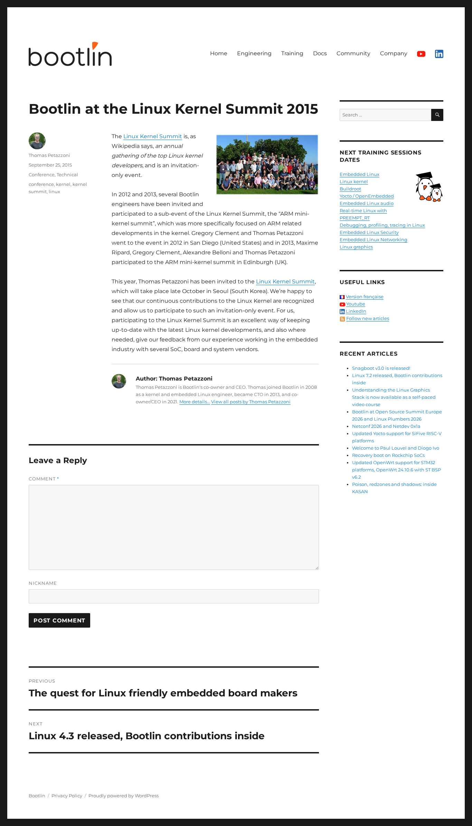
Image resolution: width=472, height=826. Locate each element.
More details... (194, 401)
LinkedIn (356, 311)
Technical (67, 174)
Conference (42, 174)
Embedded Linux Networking (373, 239)
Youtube (355, 304)
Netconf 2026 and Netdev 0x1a (386, 426)
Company (393, 53)
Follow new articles (367, 318)
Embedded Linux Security (369, 232)
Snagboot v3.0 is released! (381, 368)
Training (292, 53)
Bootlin (37, 795)
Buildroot (350, 188)
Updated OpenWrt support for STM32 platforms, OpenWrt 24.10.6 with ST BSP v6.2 (396, 470)
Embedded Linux (359, 174)
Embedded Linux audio (367, 203)
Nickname (43, 583)
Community (353, 53)
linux (54, 191)
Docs (320, 53)
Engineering (254, 53)
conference (41, 184)
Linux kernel (354, 181)
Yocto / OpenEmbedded (367, 196)
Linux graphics (356, 247)
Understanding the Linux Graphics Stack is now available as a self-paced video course (394, 397)
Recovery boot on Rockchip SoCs (388, 455)
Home (218, 53)
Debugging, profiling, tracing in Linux (382, 225)
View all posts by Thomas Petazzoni (251, 401)
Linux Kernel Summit (152, 136)
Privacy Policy (66, 795)
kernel (63, 184)
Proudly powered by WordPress (123, 795)
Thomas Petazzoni (49, 155)
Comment (44, 478)
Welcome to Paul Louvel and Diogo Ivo (395, 448)
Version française (365, 296)
